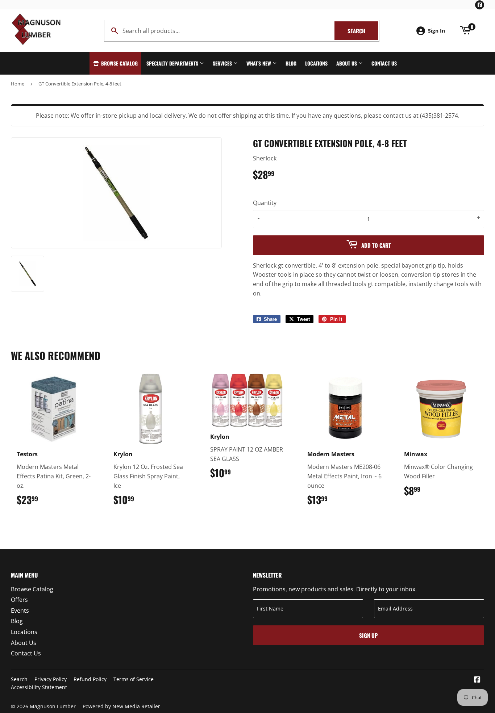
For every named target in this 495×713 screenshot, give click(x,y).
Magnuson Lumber (53, 706)
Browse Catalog (119, 63)
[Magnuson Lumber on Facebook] (477, 680)
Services (223, 63)
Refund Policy (90, 679)
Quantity (264, 203)
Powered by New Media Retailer (121, 706)
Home (17, 83)
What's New (259, 63)
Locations (316, 63)
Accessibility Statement (39, 687)
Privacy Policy (50, 679)
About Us (347, 63)
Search (363, 31)
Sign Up (368, 635)
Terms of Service (133, 679)
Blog (291, 63)
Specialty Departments (173, 63)
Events (20, 611)
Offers (19, 600)
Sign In (436, 30)
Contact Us (384, 63)
